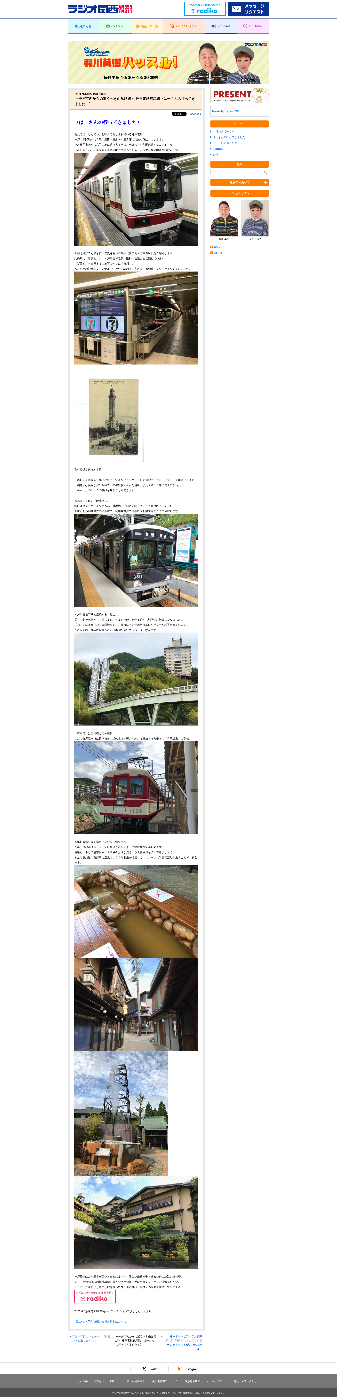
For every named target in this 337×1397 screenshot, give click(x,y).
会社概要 (83, 1381)
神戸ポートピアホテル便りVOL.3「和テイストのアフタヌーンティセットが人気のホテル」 (183, 1342)
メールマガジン (215, 1381)
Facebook (195, 113)
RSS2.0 (218, 247)
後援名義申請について (165, 1381)
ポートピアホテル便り (226, 143)
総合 (215, 154)
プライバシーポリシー (106, 1381)
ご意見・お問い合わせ (244, 1381)
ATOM (218, 252)
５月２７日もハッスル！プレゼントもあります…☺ (91, 1338)
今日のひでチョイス (225, 131)
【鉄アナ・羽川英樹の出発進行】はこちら (100, 1321)
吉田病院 (218, 148)
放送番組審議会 (136, 1381)
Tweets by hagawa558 (225, 111)
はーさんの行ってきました (229, 137)
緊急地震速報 (192, 1381)
